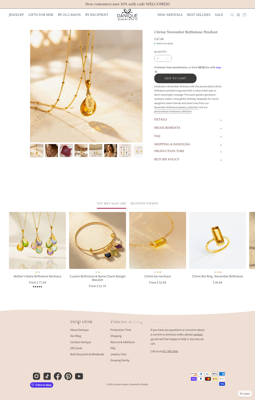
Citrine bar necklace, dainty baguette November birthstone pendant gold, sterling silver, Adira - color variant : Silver (155, 272)
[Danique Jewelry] (127, 15)
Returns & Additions (122, 342)
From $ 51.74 (97, 286)
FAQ (157, 136)
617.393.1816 (170, 351)
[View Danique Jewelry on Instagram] (35, 374)
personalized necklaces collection (173, 111)
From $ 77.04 (37, 282)
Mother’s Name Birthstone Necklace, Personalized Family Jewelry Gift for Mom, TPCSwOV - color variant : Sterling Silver (39, 272)
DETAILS (160, 119)
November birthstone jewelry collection (176, 107)
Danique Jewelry (121, 384)
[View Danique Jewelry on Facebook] (56, 374)
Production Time (120, 330)
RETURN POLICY (166, 159)
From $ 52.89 (157, 282)
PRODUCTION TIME (169, 151)
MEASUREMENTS (167, 128)
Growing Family (119, 360)
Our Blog (75, 336)
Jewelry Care (118, 354)
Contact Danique (80, 342)
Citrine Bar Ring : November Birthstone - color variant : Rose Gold (220, 272)
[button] (69, 15)
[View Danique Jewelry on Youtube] (77, 374)
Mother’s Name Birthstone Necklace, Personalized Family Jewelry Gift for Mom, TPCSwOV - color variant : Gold (36, 272)
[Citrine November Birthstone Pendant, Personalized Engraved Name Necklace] (36, 150)
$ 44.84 (217, 282)
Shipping (115, 336)
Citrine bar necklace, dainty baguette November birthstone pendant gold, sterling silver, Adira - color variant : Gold (157, 272)
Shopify (144, 384)
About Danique (79, 330)
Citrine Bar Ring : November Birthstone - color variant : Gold (217, 272)
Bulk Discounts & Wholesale (87, 354)
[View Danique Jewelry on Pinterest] (67, 374)
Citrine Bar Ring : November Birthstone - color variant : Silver (215, 272)
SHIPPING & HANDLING (172, 144)
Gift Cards (76, 348)
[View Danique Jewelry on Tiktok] (45, 374)
